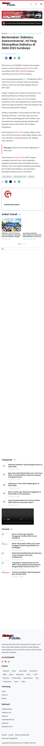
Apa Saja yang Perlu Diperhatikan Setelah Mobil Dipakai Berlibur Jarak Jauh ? (32, 235)
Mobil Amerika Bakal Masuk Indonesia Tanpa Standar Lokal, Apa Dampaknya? (26, 555)
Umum (4, 29)
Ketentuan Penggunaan (10, 738)
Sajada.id (5, 716)
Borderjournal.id (7, 726)
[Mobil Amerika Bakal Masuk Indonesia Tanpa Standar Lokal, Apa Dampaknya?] (6, 559)
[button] (31, 4)
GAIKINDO (23, 71)
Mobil (4, 674)
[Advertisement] (22, 434)
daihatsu (31, 176)
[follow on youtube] (5, 661)
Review (4, 698)
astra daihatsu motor (20, 176)
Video (23, 681)
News (29, 674)
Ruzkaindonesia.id (8, 719)
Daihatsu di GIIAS (18, 157)
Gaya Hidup (23, 671)
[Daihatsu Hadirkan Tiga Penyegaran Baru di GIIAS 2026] (6, 573)
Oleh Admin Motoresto (9, 53)
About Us (5, 695)
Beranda (4, 33)
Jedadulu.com (6, 712)
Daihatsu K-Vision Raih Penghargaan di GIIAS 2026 (23, 484)
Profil (35, 674)
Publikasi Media (7, 709)
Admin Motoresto (12, 204)
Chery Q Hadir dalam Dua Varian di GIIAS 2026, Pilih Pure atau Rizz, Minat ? (24, 501)
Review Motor (28, 678)
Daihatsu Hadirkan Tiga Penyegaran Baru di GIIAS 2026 (25, 466)
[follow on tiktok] (9, 661)
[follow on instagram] (2, 661)
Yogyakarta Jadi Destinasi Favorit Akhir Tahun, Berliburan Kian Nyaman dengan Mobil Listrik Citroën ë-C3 (26, 565)
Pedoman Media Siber (22, 735)
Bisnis (14, 671)
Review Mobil (16, 678)
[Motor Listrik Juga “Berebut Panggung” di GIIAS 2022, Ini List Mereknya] (6, 540)
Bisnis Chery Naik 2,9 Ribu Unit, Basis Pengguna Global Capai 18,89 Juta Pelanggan (26, 546)
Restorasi (6, 678)
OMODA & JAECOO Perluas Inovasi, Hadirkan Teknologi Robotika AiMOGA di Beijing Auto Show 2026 (11, 235)
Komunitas (33, 671)
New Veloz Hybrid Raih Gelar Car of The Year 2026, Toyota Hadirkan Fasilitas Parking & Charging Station (25, 475)
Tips (37, 678)
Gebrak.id (5, 723)
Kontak (11, 735)
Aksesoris (6, 671)
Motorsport (20, 674)
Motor (11, 674)
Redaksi (4, 735)
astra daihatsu (7, 176)
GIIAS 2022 (19, 132)
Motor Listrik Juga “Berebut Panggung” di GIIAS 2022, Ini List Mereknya (24, 493)
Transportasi (7, 681)
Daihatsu (30, 68)
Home (4, 691)
